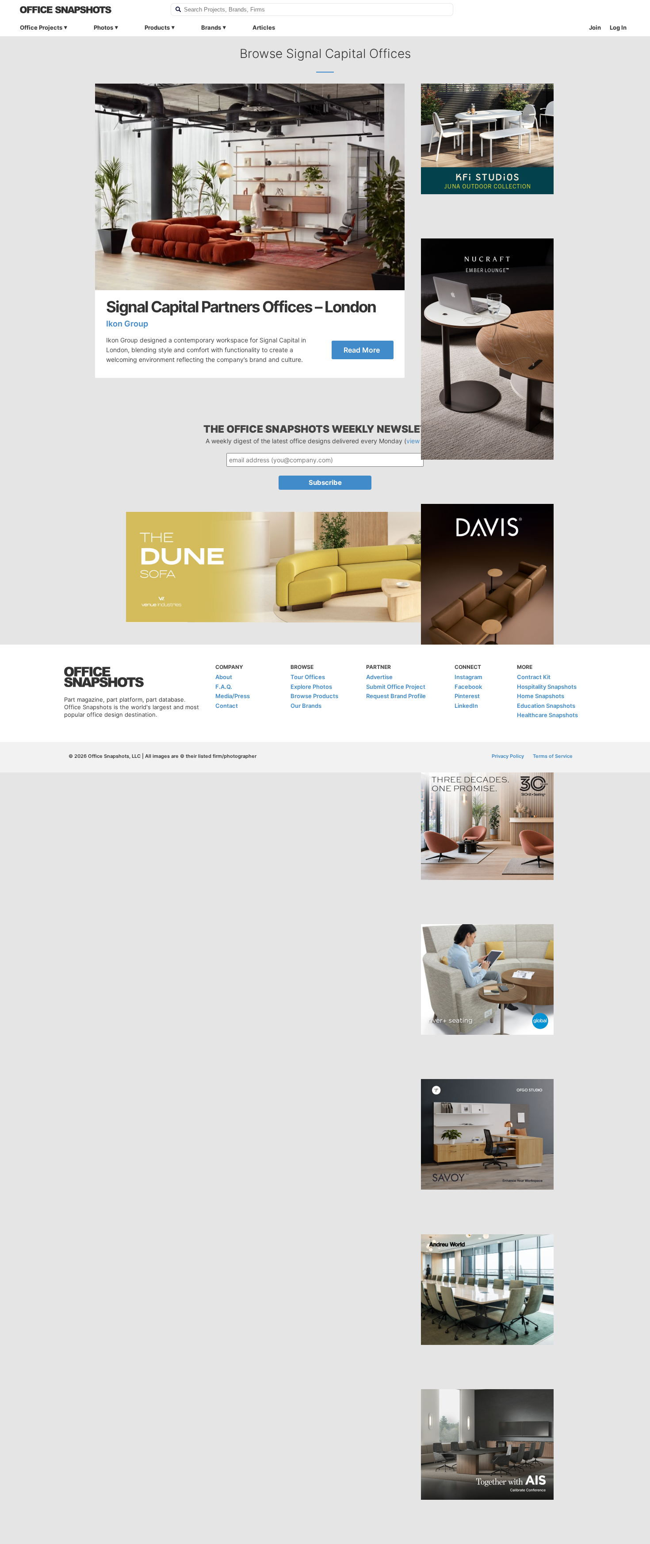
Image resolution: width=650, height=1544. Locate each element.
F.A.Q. (223, 686)
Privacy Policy (508, 756)
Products (157, 27)
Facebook (468, 686)
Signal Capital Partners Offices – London (241, 307)
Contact (226, 705)
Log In (618, 27)
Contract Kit (534, 676)
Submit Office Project (395, 686)
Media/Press (232, 695)
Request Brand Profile (396, 695)
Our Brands (306, 705)
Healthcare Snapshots (547, 714)
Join (595, 27)
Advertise (379, 676)
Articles (263, 27)
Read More (362, 350)
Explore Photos (311, 686)
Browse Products (314, 695)
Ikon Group (127, 323)
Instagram (468, 676)
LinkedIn (466, 705)
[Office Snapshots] (89, 9)
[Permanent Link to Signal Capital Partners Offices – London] (250, 187)
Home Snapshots (540, 695)
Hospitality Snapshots (547, 686)
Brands (211, 27)
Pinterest (467, 695)
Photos (103, 27)
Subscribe (325, 482)
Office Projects (41, 27)
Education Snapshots (546, 705)
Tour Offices (308, 676)
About (223, 676)
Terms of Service (553, 756)
